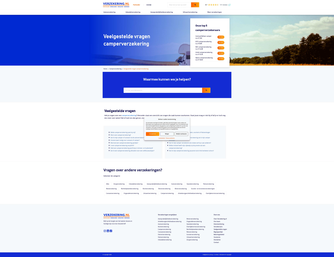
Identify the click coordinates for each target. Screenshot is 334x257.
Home (105, 69)
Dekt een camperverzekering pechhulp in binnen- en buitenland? (131, 148)
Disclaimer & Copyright (225, 254)
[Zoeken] (195, 4)
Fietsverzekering (208, 184)
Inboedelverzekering (133, 12)
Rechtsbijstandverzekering (129, 189)
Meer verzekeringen (214, 12)
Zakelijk (148, 5)
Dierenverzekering (164, 189)
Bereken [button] (221, 37)
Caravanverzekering (112, 193)
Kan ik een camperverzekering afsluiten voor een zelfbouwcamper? (132, 151)
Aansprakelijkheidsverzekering (161, 12)
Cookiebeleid (162, 138)
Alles (107, 184)
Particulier (136, 5)
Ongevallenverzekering (131, 193)
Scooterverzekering (193, 234)
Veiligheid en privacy (208, 254)
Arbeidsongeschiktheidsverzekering (190, 193)
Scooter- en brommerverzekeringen (203, 189)
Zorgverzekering (119, 184)
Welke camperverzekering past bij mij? (123, 132)
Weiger (167, 133)
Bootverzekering (148, 189)
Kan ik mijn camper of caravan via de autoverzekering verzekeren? (132, 138)
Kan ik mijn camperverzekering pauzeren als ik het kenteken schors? (191, 151)
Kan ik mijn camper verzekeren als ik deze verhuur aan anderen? (190, 143)
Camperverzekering (115, 69)
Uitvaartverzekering (190, 12)
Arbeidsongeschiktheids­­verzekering (169, 221)
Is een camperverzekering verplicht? (122, 145)
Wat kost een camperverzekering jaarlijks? (124, 143)
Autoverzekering (109, 12)
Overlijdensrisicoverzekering (215, 193)
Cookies (216, 254)
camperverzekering (129, 115)
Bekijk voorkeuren (181, 133)
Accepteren (152, 133)
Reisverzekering (111, 189)
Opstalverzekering (193, 184)
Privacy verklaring (170, 138)
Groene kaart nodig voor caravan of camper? (125, 140)
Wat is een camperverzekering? (120, 135)
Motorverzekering (181, 189)
